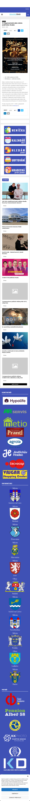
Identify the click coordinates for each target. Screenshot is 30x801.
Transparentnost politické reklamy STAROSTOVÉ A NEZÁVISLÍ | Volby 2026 (12, 377)
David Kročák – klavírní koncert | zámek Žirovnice (12, 253)
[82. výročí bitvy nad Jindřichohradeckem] (15, 316)
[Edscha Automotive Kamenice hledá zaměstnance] (15, 216)
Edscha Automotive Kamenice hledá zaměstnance (11, 227)
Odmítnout (15, 793)
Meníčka (27, 9)
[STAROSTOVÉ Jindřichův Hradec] (15, 267)
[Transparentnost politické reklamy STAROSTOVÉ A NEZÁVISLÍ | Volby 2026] (15, 366)
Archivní (4, 21)
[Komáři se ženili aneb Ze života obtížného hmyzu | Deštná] (15, 340)
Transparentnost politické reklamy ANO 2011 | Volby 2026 (14, 302)
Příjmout (15, 789)
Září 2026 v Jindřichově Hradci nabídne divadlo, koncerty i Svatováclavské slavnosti (14, 202)
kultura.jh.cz (16, 105)
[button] (28, 776)
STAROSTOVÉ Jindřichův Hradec (10, 278)
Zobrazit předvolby (15, 797)
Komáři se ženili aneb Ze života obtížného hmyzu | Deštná (13, 351)
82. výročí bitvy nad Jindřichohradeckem (12, 327)
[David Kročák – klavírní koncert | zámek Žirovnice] (15, 241)
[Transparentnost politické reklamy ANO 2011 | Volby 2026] (15, 291)
